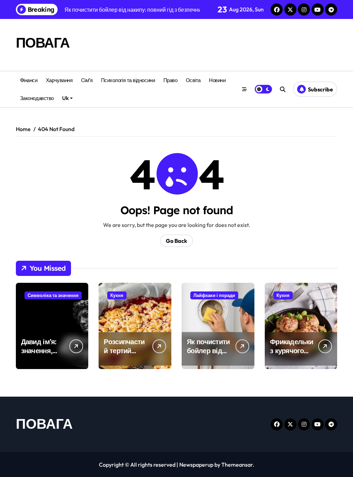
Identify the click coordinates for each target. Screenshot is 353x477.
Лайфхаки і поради (214, 295)
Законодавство (37, 98)
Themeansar (237, 464)
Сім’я (87, 80)
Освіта (193, 80)
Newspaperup (196, 464)
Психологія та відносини (128, 80)
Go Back (176, 240)
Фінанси (29, 80)
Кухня (116, 295)
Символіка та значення (53, 295)
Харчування (59, 80)
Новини (217, 80)
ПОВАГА (43, 42)
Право (170, 80)
